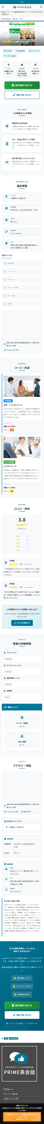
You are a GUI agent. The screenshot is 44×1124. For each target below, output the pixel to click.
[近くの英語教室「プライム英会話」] (22, 7)
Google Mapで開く (12, 350)
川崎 (6, 1038)
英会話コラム (9, 1089)
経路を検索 (27, 811)
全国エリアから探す (11, 1098)
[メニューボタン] (3, 7)
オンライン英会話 (10, 1094)
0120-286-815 (16, 233)
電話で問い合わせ (23, 94)
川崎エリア (8, 430)
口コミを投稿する (23, 623)
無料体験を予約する (23, 85)
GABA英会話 (13, 1038)
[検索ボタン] (41, 7)
